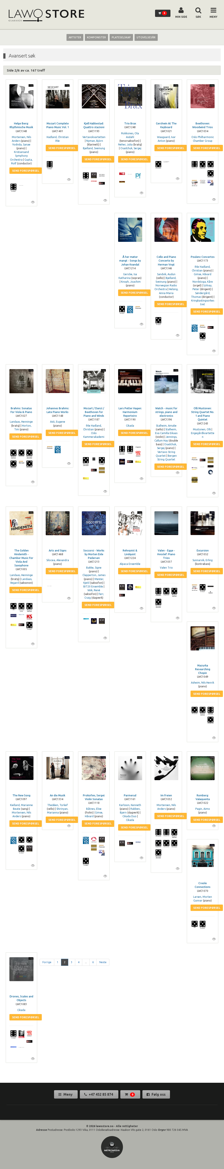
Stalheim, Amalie (166, 425)
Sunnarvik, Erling (202, 560)
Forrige (46, 962)
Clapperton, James (93, 575)
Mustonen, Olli (202, 429)
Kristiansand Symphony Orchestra (19, 156)
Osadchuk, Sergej (130, 148)
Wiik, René (94, 590)
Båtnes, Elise (94, 808)
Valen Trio (166, 567)
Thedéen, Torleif (57, 805)
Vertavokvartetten (93, 137)
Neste (103, 962)
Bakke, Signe (94, 567)
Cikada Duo (129, 816)
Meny (68, 1094)
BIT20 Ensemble (93, 586)
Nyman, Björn (94, 140)
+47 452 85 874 (101, 1094)
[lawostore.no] (46, 15)
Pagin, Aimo (202, 808)
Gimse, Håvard (202, 274)
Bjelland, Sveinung (94, 148)
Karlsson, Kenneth (130, 805)
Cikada (130, 425)
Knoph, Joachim (131, 281)
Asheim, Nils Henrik (202, 682)
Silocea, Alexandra (57, 560)
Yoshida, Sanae (21, 144)
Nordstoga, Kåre (202, 281)
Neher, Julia (125, 144)
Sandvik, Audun (166, 274)
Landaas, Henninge (21, 421)
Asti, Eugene (57, 421)
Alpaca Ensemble (130, 563)
